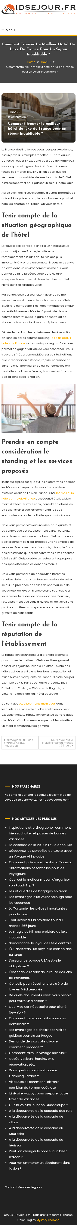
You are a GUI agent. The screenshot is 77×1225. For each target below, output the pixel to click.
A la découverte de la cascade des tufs (40, 1110)
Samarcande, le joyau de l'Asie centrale (40, 943)
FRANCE (15, 112)
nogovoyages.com (56, 800)
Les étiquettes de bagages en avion (38, 891)
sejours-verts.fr (28, 800)
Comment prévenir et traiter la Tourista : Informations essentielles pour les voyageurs (40, 868)
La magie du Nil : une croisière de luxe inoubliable (18, 743)
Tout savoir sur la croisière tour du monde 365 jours (57, 742)
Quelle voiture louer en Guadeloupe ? (38, 1105)
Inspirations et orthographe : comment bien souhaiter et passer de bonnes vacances (40, 833)
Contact (10, 1187)
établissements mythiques (37, 704)
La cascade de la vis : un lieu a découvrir (40, 845)
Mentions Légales (30, 1187)
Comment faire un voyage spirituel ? (38, 1053)
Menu (10, 30)
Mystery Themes (48, 1220)
